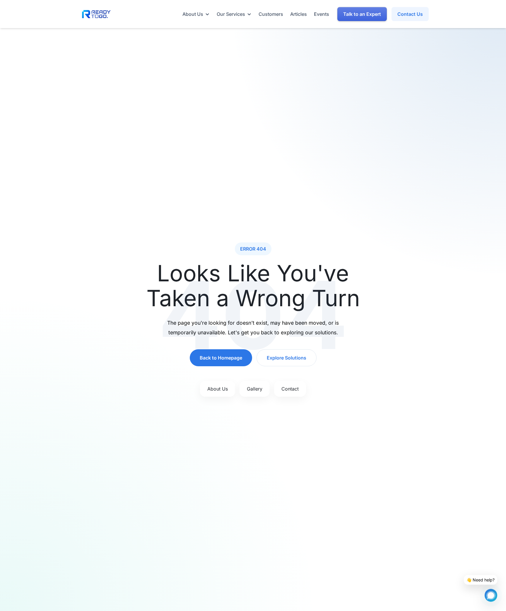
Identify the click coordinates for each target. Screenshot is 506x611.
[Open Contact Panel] (491, 593)
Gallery (254, 389)
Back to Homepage (221, 358)
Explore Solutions (286, 358)
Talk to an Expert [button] (362, 14)
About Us (217, 389)
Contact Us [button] (410, 14)
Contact (290, 389)
